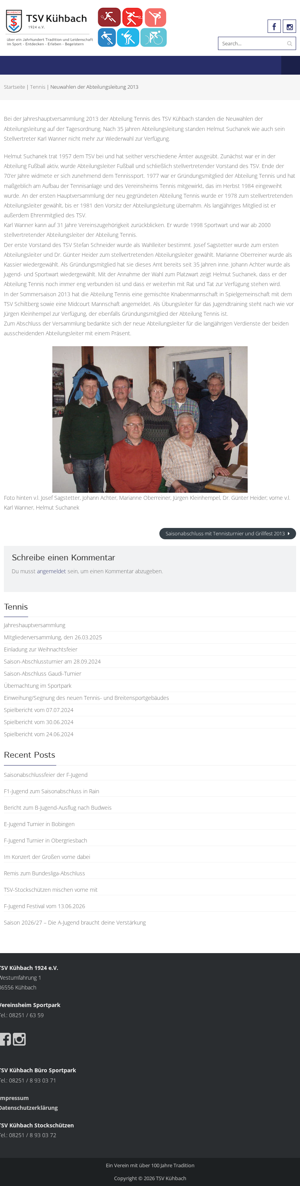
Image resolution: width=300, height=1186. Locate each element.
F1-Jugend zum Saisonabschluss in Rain (51, 791)
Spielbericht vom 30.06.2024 (38, 722)
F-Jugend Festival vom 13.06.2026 (44, 906)
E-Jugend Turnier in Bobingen (39, 824)
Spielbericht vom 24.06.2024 (38, 734)
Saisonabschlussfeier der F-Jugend (46, 774)
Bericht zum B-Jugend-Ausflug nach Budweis (58, 807)
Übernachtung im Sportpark (37, 685)
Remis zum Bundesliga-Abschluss (44, 873)
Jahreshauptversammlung (34, 625)
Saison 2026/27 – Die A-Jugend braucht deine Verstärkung (75, 922)
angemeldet (51, 571)
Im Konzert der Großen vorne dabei (47, 856)
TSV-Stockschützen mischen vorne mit (51, 889)
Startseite (14, 86)
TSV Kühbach (171, 1178)
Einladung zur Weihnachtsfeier (40, 649)
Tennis (37, 86)
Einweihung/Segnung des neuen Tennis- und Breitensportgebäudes (86, 697)
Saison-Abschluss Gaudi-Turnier (42, 673)
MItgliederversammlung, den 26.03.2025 (53, 637)
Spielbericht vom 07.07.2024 (38, 710)
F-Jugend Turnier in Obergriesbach (45, 840)
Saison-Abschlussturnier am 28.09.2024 (52, 661)
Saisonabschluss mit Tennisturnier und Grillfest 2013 (226, 533)
